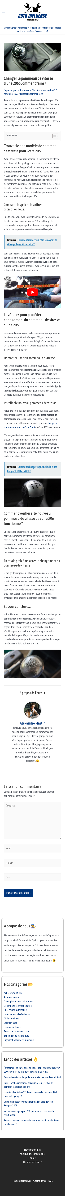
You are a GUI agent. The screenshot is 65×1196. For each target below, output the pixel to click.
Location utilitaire (12, 1027)
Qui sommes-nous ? (32, 1162)
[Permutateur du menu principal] (3, 11)
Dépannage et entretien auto (30, 27)
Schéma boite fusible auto (16, 1035)
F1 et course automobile (15, 1009)
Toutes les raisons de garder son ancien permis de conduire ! (32, 1077)
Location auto (10, 1022)
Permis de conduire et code (16, 1031)
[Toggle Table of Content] (54, 136)
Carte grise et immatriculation (18, 1001)
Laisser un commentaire (31, 93)
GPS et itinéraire (11, 1018)
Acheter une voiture (13, 992)
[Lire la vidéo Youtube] (32, 292)
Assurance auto (11, 997)
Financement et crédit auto (17, 1014)
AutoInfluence (10, 27)
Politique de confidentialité (33, 1153)
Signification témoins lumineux (19, 1040)
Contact (32, 1157)
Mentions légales (32, 1149)
